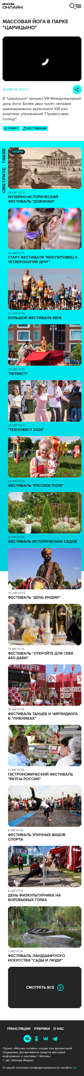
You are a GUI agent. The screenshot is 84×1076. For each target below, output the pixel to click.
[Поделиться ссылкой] (77, 89)
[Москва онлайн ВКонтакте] (28, 1038)
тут (74, 1067)
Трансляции (19, 1028)
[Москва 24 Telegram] (56, 1038)
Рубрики (42, 1028)
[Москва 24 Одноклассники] (37, 1038)
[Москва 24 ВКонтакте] (46, 1038)
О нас (58, 1028)
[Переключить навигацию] (75, 6)
